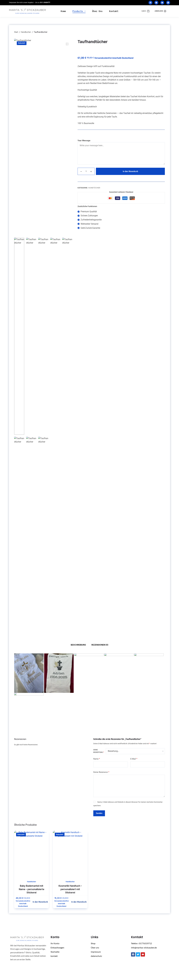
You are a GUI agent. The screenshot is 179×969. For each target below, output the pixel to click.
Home (63, 11)
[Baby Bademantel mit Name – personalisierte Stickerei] (31, 854)
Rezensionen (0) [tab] (99, 645)
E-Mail (133, 759)
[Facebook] (150, 3)
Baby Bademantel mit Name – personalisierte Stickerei (31, 889)
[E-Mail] (162, 3)
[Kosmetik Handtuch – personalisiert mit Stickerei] (70, 854)
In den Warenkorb (130, 171)
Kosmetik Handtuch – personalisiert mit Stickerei (70, 889)
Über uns (97, 11)
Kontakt (113, 11)
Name (96, 759)
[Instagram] (156, 3)
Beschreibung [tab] (78, 645)
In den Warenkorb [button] (40, 902)
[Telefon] (168, 3)
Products (77, 11)
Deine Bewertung (98, 751)
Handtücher (94, 188)
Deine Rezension (101, 772)
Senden (99, 813)
